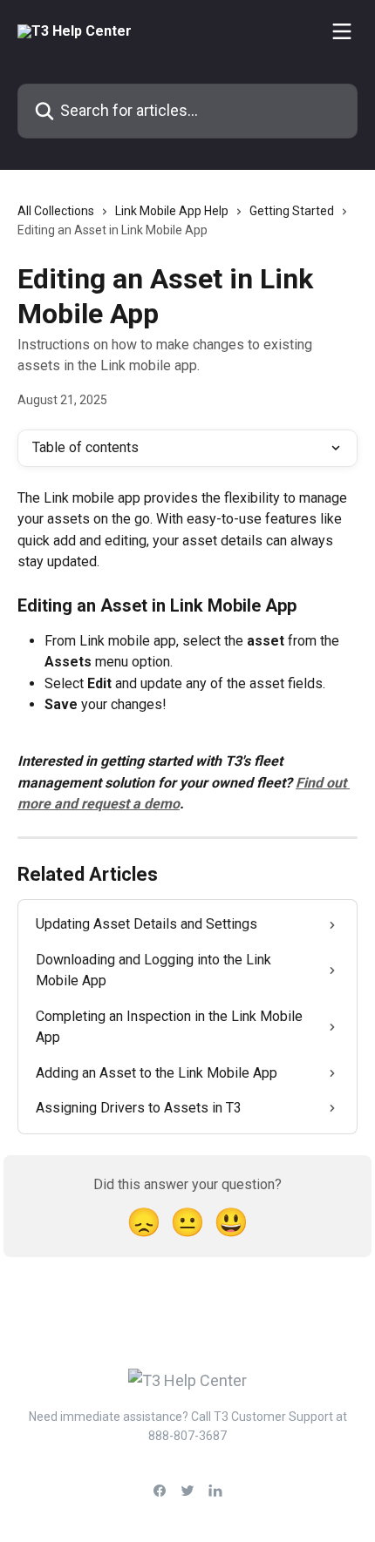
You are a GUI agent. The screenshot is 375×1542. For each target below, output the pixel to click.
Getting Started (291, 211)
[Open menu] (342, 31)
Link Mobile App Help (171, 211)
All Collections (55, 211)
